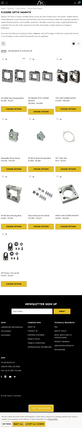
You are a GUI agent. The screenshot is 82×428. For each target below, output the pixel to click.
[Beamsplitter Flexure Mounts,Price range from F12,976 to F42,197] (14, 136)
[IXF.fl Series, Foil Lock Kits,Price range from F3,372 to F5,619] (14, 251)
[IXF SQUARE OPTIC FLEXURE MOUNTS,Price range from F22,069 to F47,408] (41, 76)
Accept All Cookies (35, 424)
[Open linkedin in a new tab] (5, 376)
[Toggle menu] (2, 2)
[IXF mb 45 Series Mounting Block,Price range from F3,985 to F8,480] (41, 136)
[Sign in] (75, 3)
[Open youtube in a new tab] (10, 376)
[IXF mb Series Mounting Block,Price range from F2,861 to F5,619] (14, 193)
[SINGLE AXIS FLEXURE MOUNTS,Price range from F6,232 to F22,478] (68, 193)
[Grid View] (73, 43)
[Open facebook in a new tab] (1, 376)
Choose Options (14, 109)
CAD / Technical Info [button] (41, 408)
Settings (7, 424)
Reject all (18, 424)
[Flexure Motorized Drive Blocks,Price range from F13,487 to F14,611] (41, 193)
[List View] (78, 43)
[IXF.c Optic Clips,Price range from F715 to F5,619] (68, 136)
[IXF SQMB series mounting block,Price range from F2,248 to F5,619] (14, 76)
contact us (36, 33)
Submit (62, 311)
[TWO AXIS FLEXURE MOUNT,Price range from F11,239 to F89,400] (68, 76)
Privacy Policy (52, 419)
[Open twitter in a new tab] (15, 376)
